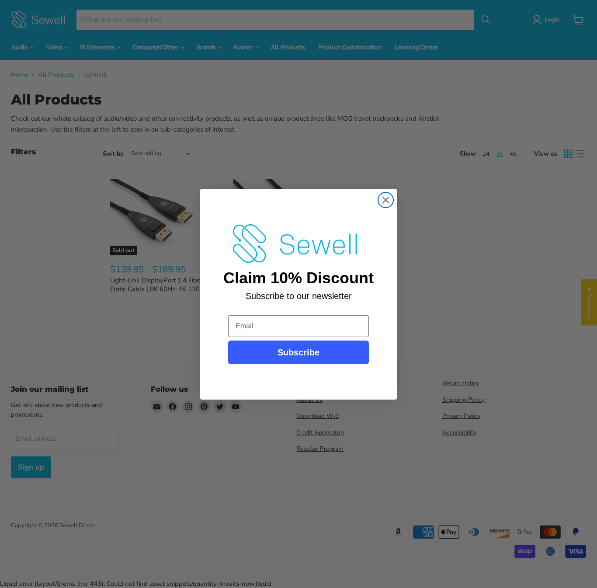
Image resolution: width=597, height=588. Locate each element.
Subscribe (298, 352)
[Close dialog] (385, 200)
